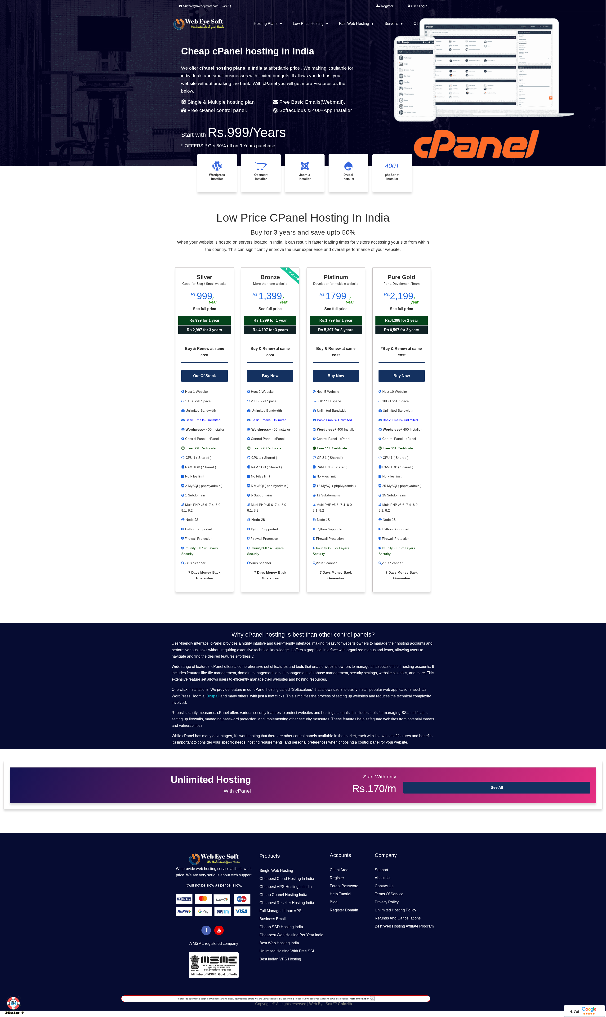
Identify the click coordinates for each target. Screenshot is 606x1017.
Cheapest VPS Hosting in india (285, 887)
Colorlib (345, 1004)
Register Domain (344, 910)
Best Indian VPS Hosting (280, 959)
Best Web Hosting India (279, 943)
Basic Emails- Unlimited (203, 420)
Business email (272, 919)
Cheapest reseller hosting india (286, 903)
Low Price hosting (309, 24)
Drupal (212, 696)
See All (497, 787)
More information (359, 998)
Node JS (258, 520)
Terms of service (389, 894)
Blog (334, 902)
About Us (382, 878)
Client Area (339, 870)
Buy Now (270, 376)
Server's (391, 24)
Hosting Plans (266, 24)
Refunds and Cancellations (398, 918)
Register (337, 878)
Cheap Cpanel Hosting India (283, 895)
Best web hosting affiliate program (404, 926)
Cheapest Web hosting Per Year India (291, 935)
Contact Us (384, 886)
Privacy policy (387, 902)
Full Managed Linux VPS (280, 911)
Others (420, 24)
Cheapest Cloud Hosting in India (286, 879)
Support (381, 870)
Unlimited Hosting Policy (395, 910)
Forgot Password (344, 886)
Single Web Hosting (276, 871)
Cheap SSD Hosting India (281, 927)
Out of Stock (204, 376)
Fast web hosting (354, 24)
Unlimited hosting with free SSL (287, 951)
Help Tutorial (340, 894)
